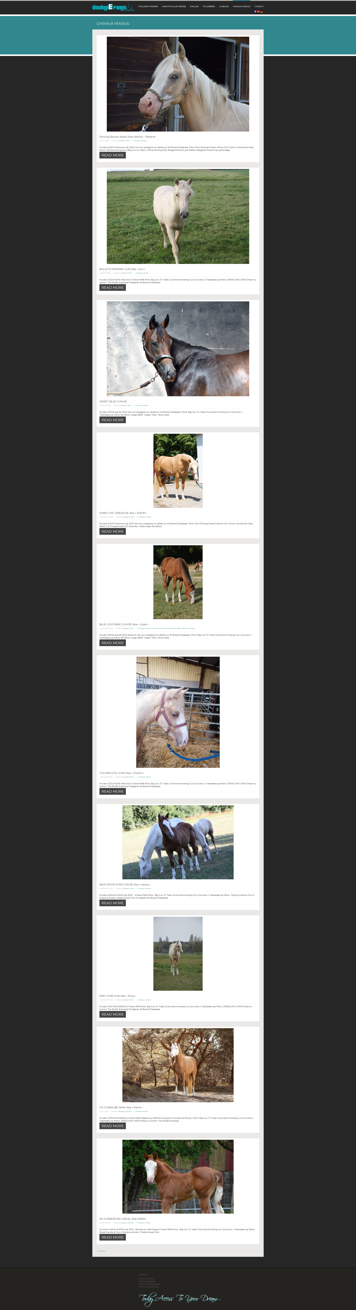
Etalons (194, 7)
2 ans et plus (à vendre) (174, 7)
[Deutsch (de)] (261, 11)
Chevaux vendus (241, 7)
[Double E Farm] (113, 7)
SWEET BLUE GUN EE (113, 401)
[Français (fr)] (255, 11)
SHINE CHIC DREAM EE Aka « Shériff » (123, 513)
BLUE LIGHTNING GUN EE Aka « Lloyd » (124, 624)
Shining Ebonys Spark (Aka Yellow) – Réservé (127, 136)
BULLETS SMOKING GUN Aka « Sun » (122, 269)
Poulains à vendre (148, 7)
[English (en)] (258, 11)
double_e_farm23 (125, 1111)
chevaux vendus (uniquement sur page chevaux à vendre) (173, 628)
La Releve (224, 7)
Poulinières (209, 7)
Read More (113, 155)
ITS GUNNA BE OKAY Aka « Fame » (121, 1107)
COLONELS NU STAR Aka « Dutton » (121, 773)
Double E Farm (124, 141)
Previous (101, 1251)
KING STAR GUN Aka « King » (117, 996)
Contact (259, 7)
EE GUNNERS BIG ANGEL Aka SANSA (122, 1218)
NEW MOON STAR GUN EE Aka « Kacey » (125, 884)
